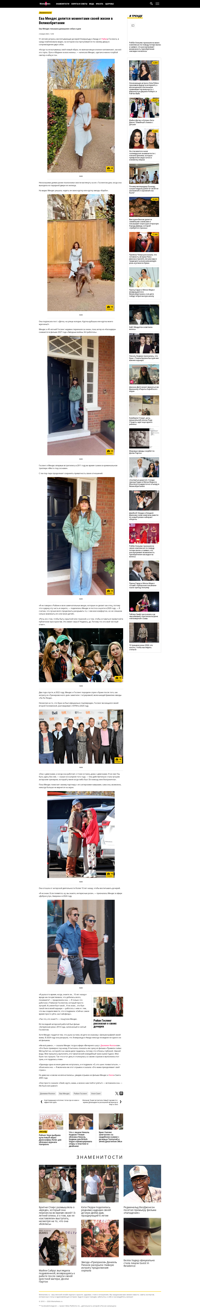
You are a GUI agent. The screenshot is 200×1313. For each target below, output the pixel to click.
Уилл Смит (96, 1093)
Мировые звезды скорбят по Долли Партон (141, 452)
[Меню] (157, 3)
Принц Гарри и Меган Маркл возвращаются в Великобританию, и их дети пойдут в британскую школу (141, 293)
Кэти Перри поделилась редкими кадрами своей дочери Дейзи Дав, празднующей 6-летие (96, 1211)
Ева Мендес (64, 1093)
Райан (104, 39)
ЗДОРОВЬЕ (109, 4)
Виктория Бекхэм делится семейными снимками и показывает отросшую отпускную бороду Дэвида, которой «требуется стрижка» (144, 223)
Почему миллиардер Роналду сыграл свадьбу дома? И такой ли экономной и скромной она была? (143, 189)
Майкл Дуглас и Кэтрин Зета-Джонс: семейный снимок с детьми (141, 122)
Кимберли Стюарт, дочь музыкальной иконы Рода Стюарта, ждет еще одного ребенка (140, 421)
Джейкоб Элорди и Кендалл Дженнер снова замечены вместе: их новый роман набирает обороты (144, 516)
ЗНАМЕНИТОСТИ (62, 4)
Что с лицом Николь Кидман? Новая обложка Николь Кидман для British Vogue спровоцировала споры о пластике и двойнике (80, 1139)
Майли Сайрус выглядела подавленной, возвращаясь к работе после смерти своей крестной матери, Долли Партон (57, 1276)
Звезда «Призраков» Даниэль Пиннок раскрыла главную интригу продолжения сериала (99, 1266)
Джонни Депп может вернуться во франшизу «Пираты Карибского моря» (144, 389)
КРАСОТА (99, 4)
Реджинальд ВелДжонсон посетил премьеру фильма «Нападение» (140, 1210)
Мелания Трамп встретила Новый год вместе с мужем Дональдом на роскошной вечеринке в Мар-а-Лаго (102, 1102)
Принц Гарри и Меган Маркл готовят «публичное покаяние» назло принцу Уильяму (142, 585)
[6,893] (144, 79)
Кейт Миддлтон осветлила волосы (140, 328)
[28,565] (144, 216)
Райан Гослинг (80, 1093)
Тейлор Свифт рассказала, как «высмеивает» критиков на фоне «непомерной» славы (143, 616)
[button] (153, 4)
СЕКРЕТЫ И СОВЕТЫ (79, 4)
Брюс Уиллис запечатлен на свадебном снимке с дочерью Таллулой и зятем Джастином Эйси (110, 1137)
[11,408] (144, 251)
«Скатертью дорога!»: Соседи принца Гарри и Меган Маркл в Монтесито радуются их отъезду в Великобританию (144, 483)
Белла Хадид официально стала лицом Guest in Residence (139, 1263)
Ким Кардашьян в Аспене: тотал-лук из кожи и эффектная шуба (59, 1101)
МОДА (91, 4)
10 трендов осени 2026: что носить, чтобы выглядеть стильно (141, 647)
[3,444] (144, 148)
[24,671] (144, 117)
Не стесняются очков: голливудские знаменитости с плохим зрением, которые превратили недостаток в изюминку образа (142, 155)
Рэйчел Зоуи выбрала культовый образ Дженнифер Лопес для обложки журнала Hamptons (50, 1140)
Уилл (111, 1075)
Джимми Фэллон (109, 1045)
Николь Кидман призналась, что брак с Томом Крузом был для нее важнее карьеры (144, 358)
